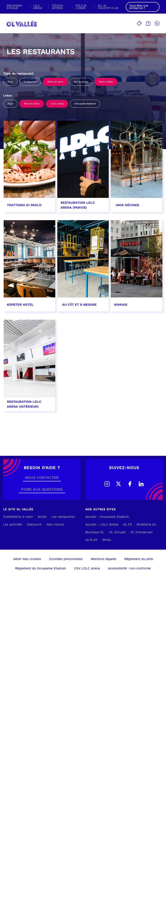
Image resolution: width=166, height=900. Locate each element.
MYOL (107, 540)
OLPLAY (91, 540)
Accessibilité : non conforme (129, 568)
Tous (10, 81)
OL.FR (127, 524)
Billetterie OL (146, 524)
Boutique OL (94, 532)
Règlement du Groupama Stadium (40, 568)
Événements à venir (18, 517)
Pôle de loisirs (31, 103)
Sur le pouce (81, 81)
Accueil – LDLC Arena (101, 524)
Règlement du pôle (139, 559)
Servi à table (106, 81)
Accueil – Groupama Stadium (107, 517)
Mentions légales (103, 559)
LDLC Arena (57, 103)
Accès (42, 517)
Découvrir (34, 524)
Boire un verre (55, 81)
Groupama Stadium (85, 103)
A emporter (30, 81)
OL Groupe (117, 532)
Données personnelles (66, 559)
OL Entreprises (141, 532)
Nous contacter (42, 477)
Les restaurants (63, 517)
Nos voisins (55, 524)
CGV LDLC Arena (87, 568)
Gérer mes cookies (27, 559)
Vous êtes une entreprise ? (138, 6)
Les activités (12, 524)
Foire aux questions (42, 489)
